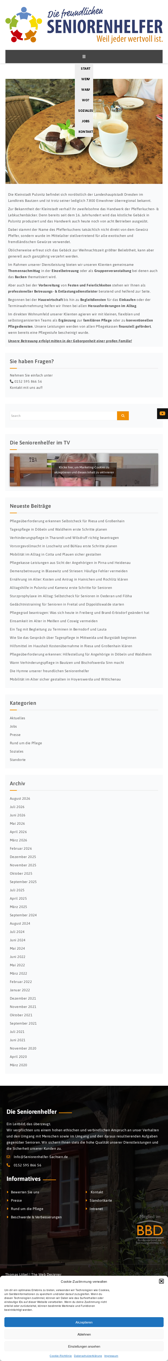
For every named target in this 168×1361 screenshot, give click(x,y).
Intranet (96, 1209)
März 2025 (18, 907)
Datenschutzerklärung (88, 1355)
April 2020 (18, 1057)
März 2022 (18, 973)
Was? (85, 89)
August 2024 (20, 923)
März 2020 (18, 1065)
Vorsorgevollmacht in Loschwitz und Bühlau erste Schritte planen (63, 546)
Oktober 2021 (21, 1015)
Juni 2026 (18, 815)
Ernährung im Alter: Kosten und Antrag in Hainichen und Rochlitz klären (69, 579)
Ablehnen (84, 1334)
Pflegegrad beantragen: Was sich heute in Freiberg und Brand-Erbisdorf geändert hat (79, 613)
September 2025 (23, 882)
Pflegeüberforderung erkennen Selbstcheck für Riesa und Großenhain (67, 521)
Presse (15, 735)
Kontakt (86, 131)
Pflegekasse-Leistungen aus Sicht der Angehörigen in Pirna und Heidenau (70, 563)
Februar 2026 (21, 848)
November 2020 (23, 1048)
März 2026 (18, 840)
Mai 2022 (17, 965)
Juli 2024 (17, 932)
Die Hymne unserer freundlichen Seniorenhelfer (49, 671)
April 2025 (18, 898)
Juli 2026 (17, 807)
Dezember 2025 (23, 857)
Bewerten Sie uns (25, 1192)
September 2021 (23, 1023)
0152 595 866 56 (28, 381)
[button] (161, 1281)
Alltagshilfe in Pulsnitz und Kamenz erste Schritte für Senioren (61, 588)
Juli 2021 (17, 1032)
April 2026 (18, 832)
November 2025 (23, 865)
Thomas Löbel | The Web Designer (33, 1274)
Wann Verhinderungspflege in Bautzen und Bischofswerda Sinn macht (67, 663)
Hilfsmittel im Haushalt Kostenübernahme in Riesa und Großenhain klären (71, 646)
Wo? (85, 100)
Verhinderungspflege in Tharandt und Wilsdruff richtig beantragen (64, 538)
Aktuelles (17, 718)
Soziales (85, 110)
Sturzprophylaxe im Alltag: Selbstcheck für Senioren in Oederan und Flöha (71, 596)
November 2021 (23, 1007)
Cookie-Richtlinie (61, 1355)
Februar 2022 (21, 982)
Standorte (18, 760)
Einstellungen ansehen (84, 1346)
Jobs (86, 121)
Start (85, 68)
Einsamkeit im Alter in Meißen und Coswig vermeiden (54, 621)
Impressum (111, 1355)
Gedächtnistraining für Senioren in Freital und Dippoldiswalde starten (67, 604)
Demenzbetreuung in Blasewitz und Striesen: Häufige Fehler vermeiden (69, 571)
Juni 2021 (18, 1040)
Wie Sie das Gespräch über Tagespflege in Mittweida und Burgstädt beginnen (73, 638)
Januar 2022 (20, 990)
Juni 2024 (18, 940)
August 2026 (20, 798)
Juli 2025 (17, 890)
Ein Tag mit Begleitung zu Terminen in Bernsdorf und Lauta (58, 629)
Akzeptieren (84, 1322)
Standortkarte (101, 1200)
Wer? (85, 79)
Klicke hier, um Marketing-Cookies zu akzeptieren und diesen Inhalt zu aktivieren (84, 470)
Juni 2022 (18, 957)
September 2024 (23, 915)
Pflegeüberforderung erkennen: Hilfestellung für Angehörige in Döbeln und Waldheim (81, 654)
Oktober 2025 (21, 873)
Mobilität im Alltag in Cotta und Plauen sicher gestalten (55, 554)
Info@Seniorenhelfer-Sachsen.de (41, 1157)
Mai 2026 (17, 823)
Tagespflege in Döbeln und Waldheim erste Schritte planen (58, 529)
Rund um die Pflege (26, 743)
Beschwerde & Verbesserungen (36, 1217)
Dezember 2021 (23, 998)
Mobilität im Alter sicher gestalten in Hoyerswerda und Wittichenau (65, 679)
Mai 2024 (17, 948)
